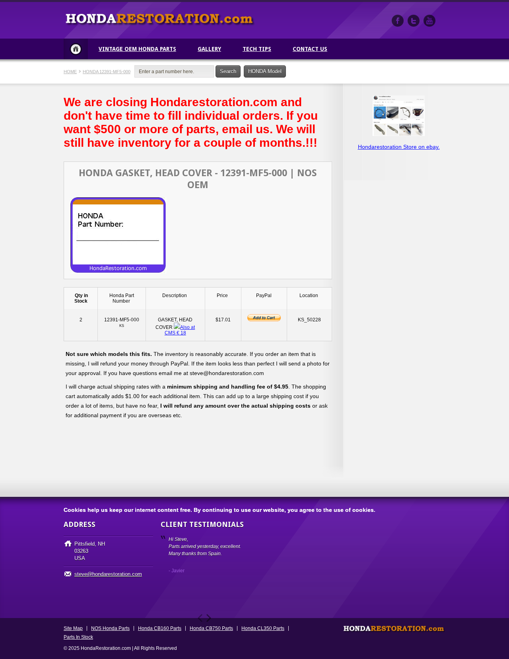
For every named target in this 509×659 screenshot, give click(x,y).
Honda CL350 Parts (262, 628)
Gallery (209, 49)
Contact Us (310, 49)
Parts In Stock (78, 637)
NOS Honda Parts (110, 628)
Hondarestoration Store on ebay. (399, 147)
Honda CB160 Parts (159, 628)
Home (76, 49)
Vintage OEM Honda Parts (137, 49)
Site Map (73, 628)
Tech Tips (257, 49)
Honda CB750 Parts (211, 628)
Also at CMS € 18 (180, 330)
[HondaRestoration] (398, 21)
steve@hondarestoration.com (108, 574)
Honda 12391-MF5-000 (106, 71)
